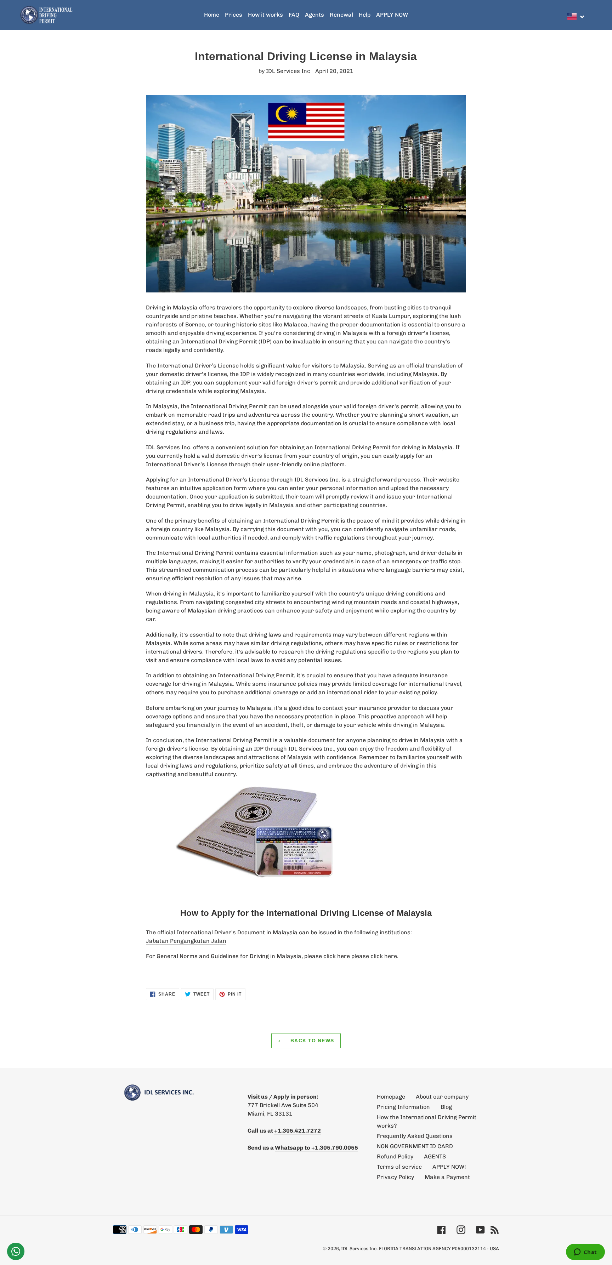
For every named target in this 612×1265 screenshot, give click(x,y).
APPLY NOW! (449, 1166)
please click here (374, 956)
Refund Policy (395, 1156)
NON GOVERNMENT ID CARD (415, 1146)
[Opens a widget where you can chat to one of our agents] (585, 1252)
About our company (442, 1096)
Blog (446, 1107)
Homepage (391, 1096)
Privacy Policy (395, 1177)
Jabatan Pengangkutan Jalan (186, 941)
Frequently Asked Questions (415, 1136)
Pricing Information (403, 1107)
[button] (576, 16)
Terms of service (399, 1166)
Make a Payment (447, 1177)
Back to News (311, 1040)
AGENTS (435, 1156)
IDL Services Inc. (359, 1248)
